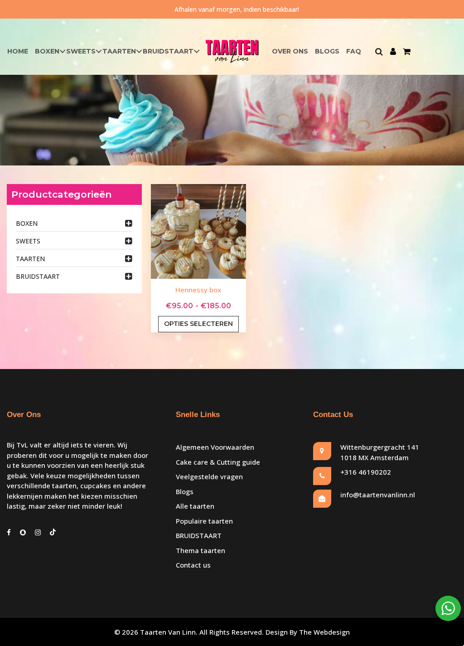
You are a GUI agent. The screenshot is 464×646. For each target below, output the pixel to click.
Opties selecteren (198, 324)
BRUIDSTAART (168, 51)
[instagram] (38, 532)
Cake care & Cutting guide (218, 461)
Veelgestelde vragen (209, 476)
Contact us (193, 564)
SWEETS (81, 51)
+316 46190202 (365, 471)
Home (17, 51)
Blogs (327, 51)
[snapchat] (23, 532)
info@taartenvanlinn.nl (377, 494)
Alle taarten (195, 505)
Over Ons (290, 51)
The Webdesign (324, 631)
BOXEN (47, 51)
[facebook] (9, 532)
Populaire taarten (204, 520)
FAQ (353, 51)
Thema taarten (200, 550)
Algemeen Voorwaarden (215, 447)
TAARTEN (119, 51)
